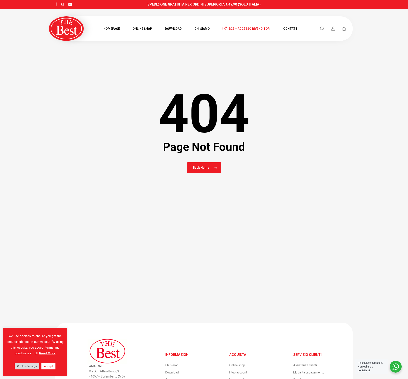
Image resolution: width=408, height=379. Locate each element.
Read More (47, 353)
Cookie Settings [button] (27, 366)
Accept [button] (48, 366)
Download (172, 372)
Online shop (237, 365)
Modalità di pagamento (308, 372)
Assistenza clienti (305, 365)
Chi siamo (171, 365)
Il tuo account (238, 372)
